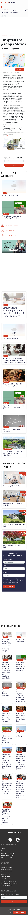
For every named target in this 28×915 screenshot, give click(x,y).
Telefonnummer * (8, 559)
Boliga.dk (8, 135)
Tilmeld (14, 165)
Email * (5, 565)
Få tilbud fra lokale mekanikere (9, 883)
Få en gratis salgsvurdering (8, 881)
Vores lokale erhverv (6, 869)
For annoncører (5, 851)
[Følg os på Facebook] (10, 840)
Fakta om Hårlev (5, 874)
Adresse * (5, 572)
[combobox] (4, 575)
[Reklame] (14, 144)
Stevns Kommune (6, 879)
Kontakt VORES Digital (7, 855)
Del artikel (18, 69)
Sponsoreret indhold (6, 885)
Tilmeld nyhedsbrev (19, 912)
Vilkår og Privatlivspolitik (8, 853)
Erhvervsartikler (5, 876)
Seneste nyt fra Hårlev (7, 867)
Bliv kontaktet (9, 587)
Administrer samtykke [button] (7, 858)
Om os (3, 848)
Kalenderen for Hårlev (7, 872)
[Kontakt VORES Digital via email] (18, 840)
